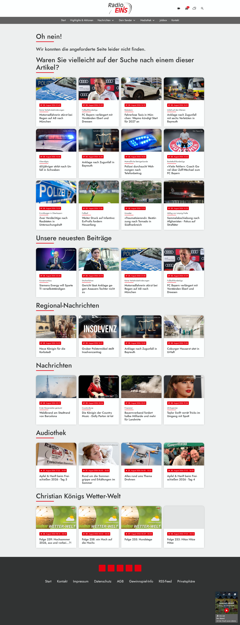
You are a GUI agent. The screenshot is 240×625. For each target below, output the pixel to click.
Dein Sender (125, 20)
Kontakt (175, 20)
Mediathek (145, 20)
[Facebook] (44, 8)
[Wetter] (194, 8)
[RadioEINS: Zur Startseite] (120, 8)
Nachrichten (104, 20)
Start (63, 20)
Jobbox (163, 20)
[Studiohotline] (61, 8)
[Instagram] (50, 8)
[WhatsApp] (39, 8)
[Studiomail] (55, 8)
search (202, 8)
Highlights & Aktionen (81, 20)
